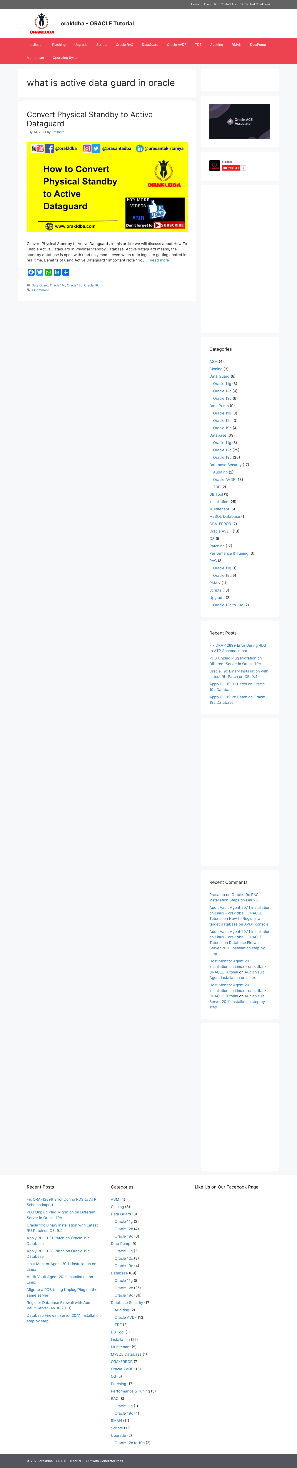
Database (217, 435)
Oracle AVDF (176, 45)
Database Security (225, 465)
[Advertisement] (239, 259)
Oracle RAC (124, 45)
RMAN (236, 45)
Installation (35, 45)
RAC (213, 561)
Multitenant (35, 58)
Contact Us (228, 4)
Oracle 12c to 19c (228, 605)
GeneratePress (111, 1461)
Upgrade (81, 45)
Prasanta (217, 895)
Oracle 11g (57, 285)
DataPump (258, 45)
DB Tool (216, 494)
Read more (159, 260)
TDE (198, 45)
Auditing (216, 45)
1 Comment (40, 290)
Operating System (66, 58)
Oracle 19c (92, 285)
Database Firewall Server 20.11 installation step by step (237, 948)
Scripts (101, 45)
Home (195, 4)
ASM (213, 361)
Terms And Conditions (255, 4)
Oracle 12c (74, 285)
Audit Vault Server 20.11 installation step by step (237, 1001)
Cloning (215, 369)
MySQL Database (224, 516)
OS (212, 538)
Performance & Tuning (228, 553)
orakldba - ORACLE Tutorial (97, 23)
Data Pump (219, 406)
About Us (210, 4)
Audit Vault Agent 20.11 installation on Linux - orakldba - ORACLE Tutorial (239, 913)
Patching (59, 45)
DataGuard (150, 45)
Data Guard (40, 285)
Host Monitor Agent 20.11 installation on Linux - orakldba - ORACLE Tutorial (237, 966)
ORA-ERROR (220, 524)
